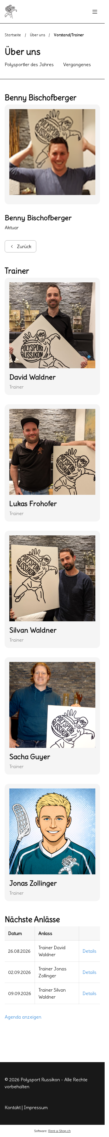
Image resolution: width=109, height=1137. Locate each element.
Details (90, 951)
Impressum (36, 1107)
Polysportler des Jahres (29, 64)
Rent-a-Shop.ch (59, 1131)
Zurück (24, 246)
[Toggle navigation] (95, 12)
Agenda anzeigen (23, 1017)
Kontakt (13, 1107)
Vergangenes (77, 64)
